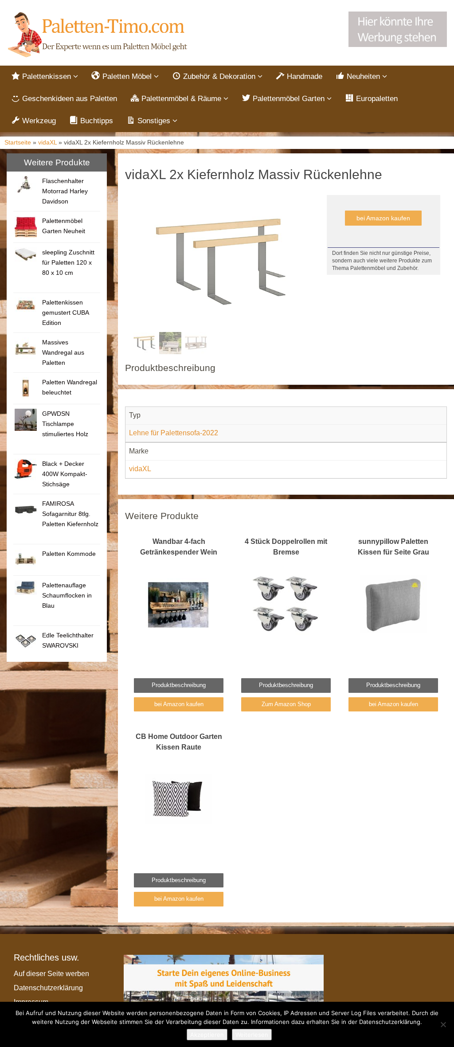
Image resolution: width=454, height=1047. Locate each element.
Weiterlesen (251, 1034)
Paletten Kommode (69, 553)
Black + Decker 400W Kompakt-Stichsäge (64, 474)
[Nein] (442, 1024)
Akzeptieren (207, 1034)
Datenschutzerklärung (48, 988)
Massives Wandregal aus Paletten (63, 352)
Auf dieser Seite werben (51, 973)
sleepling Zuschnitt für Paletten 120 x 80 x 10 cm (68, 262)
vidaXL (47, 142)
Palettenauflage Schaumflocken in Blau (67, 595)
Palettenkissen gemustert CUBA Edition (65, 312)
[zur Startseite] (98, 35)
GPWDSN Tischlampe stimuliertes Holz (65, 424)
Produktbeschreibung (179, 685)
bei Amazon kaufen (383, 218)
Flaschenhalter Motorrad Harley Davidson (65, 191)
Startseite (17, 142)
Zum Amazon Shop (286, 704)
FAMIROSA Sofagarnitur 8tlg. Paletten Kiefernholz (70, 513)
